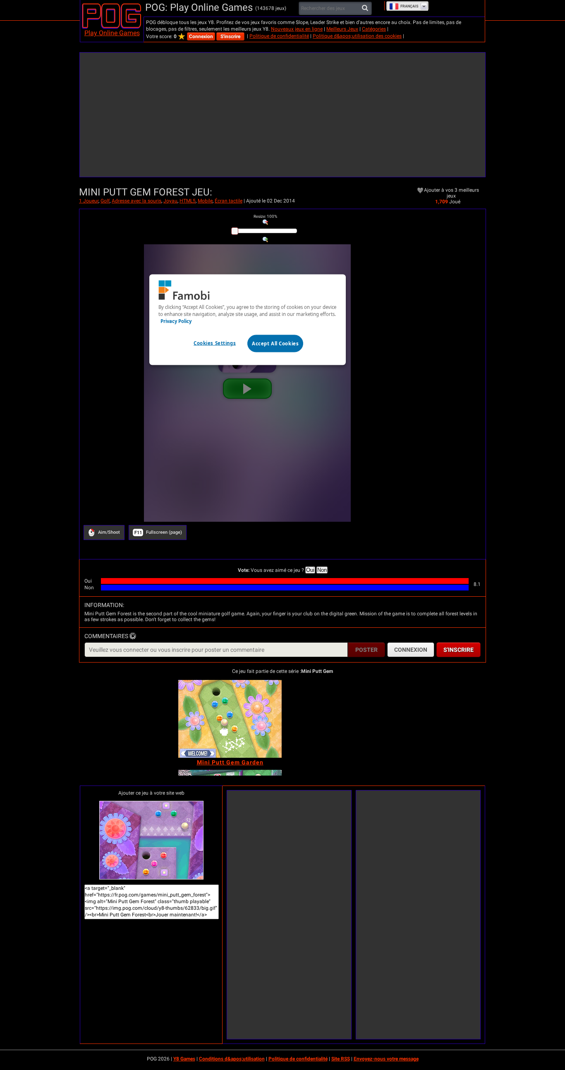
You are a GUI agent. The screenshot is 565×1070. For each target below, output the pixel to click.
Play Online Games (112, 33)
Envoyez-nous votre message (386, 1059)
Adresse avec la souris (136, 201)
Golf (105, 201)
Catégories (374, 29)
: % (265, 216)
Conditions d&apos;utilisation (232, 1059)
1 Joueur (88, 201)
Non (322, 570)
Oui (310, 570)
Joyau (170, 201)
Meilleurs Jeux (342, 29)
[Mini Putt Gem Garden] (230, 719)
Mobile (205, 201)
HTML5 (188, 201)
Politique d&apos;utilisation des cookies (357, 36)
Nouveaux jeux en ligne (297, 29)
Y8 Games (184, 1059)
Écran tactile (228, 201)
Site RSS (340, 1059)
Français (409, 6)
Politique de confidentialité (279, 36)
